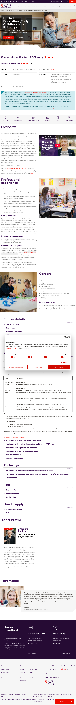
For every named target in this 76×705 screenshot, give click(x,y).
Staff (67, 1)
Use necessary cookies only (16, 367)
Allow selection (38, 367)
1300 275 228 (66, 653)
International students (29, 6)
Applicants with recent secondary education (23, 440)
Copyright (11, 694)
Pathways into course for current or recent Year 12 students (30, 470)
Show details (64, 362)
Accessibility (4, 694)
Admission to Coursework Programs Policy (36, 92)
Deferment (10, 513)
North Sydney (33, 669)
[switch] (30, 357)
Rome (31, 672)
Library (62, 1)
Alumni (17, 1)
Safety (2, 696)
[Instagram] (48, 669)
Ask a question (32, 653)
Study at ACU (19, 6)
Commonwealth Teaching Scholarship (16, 168)
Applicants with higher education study (21, 448)
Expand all (70, 322)
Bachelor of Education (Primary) (46, 108)
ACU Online (32, 678)
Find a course (17, 10)
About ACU (66, 6)
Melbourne (23, 680)
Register (21, 37)
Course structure (12, 324)
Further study (11, 478)
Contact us (72, 1)
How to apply (69, 120)
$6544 (54, 69)
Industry (12, 1)
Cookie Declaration (11, 348)
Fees (58, 120)
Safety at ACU (31, 1)
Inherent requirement (14, 458)
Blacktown (22, 672)
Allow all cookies (59, 367)
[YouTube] (53, 669)
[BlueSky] (46, 673)
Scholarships (11, 497)
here (32, 173)
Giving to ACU (24, 1)
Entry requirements (33, 120)
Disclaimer (17, 694)
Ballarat (22, 669)
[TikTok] (55, 669)
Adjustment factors (13, 455)
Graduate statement (14, 331)
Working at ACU (5, 672)
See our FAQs (56, 643)
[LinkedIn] (50, 669)
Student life (39, 6)
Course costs (11, 490)
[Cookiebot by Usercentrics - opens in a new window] (63, 337)
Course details (18, 120)
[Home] (6, 6)
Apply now (9, 37)
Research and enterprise (56, 6)
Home (3, 10)
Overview (5, 120)
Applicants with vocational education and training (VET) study (30, 444)
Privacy (24, 694)
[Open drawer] (71, 701)
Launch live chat (32, 643)
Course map (10, 328)
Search (72, 6)
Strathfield (32, 675)
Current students (55, 1)
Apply (62, 701)
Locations (45, 6)
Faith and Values (5, 1)
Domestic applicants (14, 509)
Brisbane (22, 675)
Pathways (47, 120)
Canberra (22, 678)
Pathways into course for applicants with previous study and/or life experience (37, 474)
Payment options (12, 493)
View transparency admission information (13, 437)
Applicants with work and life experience (22, 451)
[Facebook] (46, 669)
